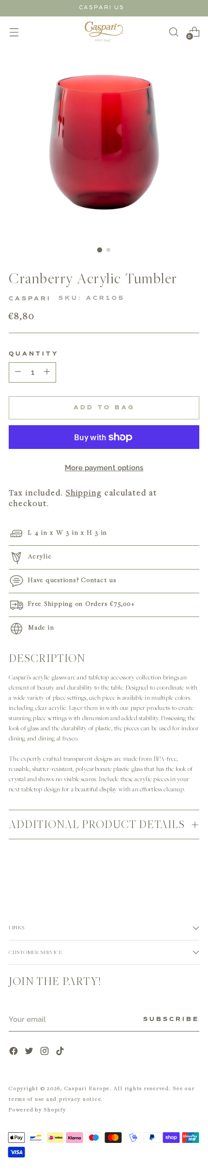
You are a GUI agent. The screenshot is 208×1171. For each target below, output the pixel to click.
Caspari (30, 299)
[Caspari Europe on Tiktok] (61, 1052)
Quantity (34, 354)
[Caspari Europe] (104, 31)
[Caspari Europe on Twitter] (30, 1052)
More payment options (104, 467)
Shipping (84, 492)
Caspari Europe (87, 1088)
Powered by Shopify (37, 1109)
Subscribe (171, 1019)
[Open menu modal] (14, 32)
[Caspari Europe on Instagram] (45, 1052)
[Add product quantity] (18, 372)
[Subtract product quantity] (47, 372)
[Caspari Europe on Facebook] (14, 1052)
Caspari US (101, 7)
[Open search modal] (173, 32)
